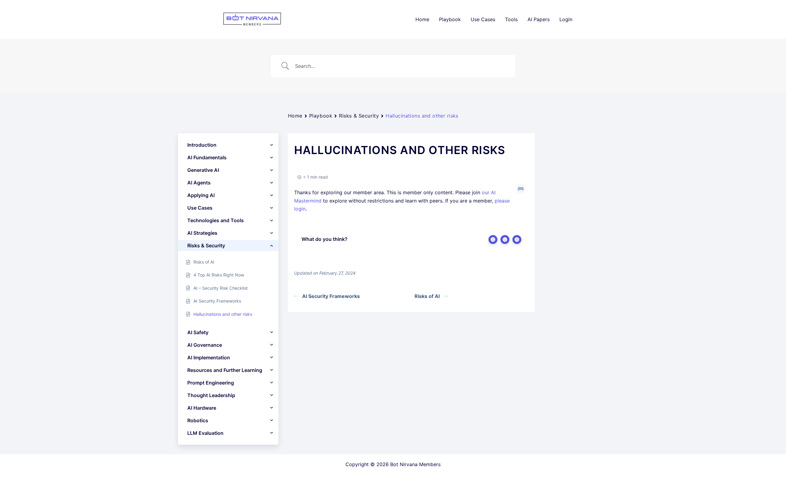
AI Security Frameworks (331, 296)
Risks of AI (427, 296)
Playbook (450, 19)
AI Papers (538, 19)
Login (565, 19)
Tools (511, 19)
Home (422, 19)
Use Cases (483, 19)
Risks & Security (359, 116)
